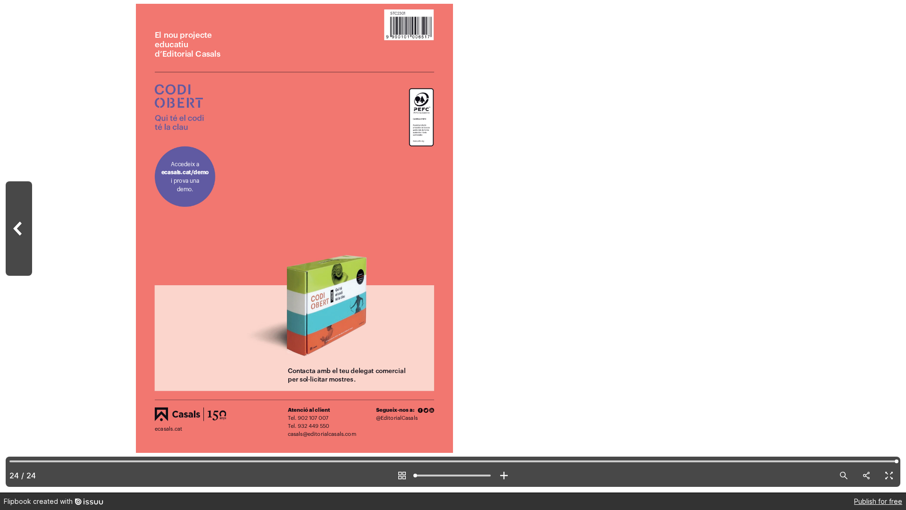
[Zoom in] (504, 475)
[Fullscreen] (889, 475)
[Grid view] (402, 475)
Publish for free (878, 501)
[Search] (843, 475)
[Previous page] (19, 246)
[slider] (453, 475)
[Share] (866, 475)
